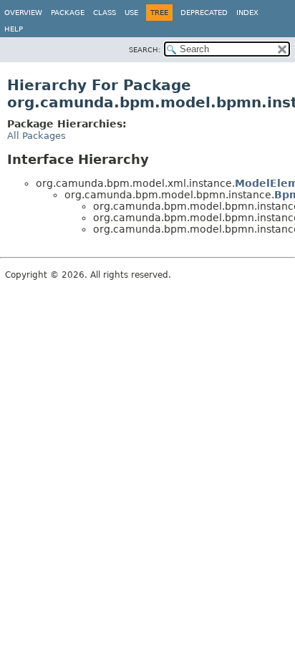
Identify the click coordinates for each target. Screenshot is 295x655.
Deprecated (204, 12)
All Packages (36, 135)
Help (13, 29)
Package (67, 12)
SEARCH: (144, 50)
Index (247, 12)
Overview (23, 12)
